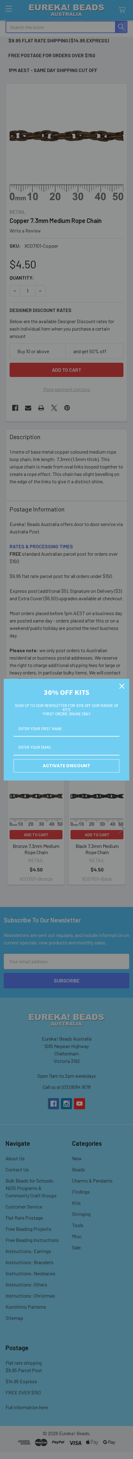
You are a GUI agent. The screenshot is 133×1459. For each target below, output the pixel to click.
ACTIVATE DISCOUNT (66, 766)
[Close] (121, 686)
